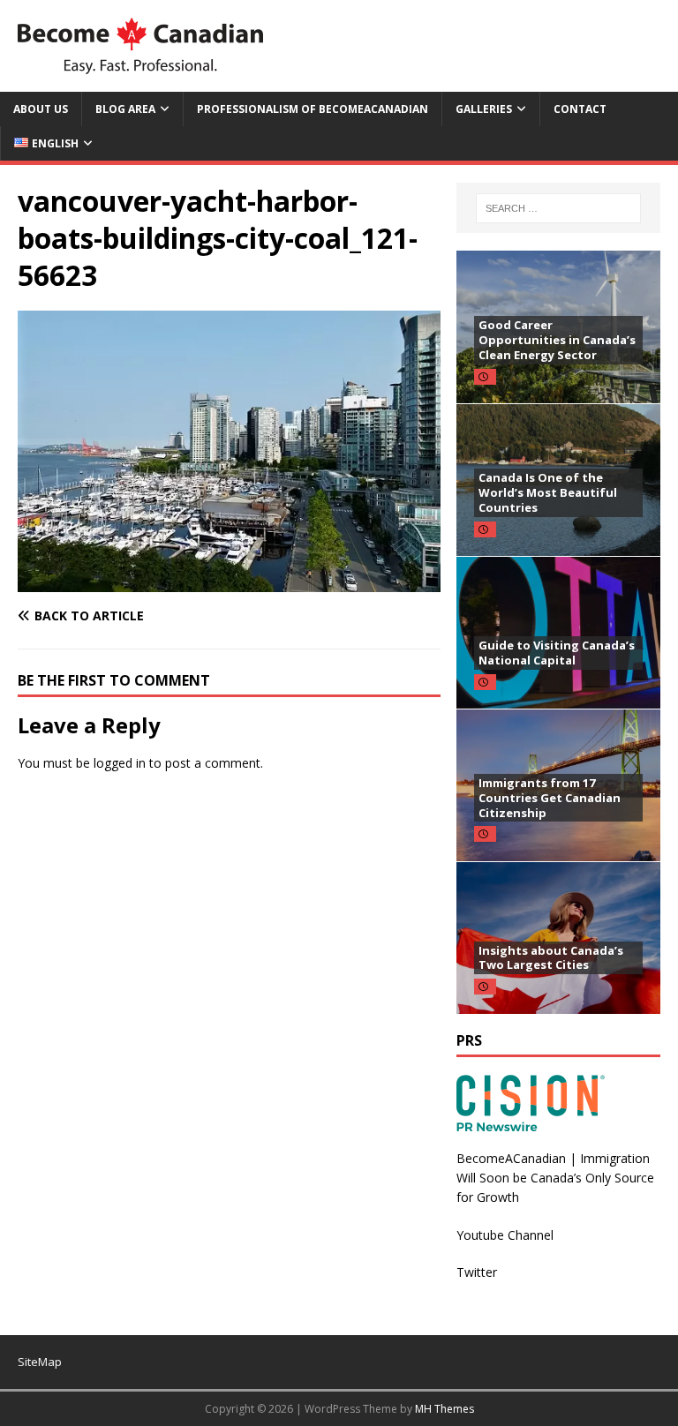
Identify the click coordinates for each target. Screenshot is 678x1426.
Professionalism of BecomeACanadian (312, 108)
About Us (40, 108)
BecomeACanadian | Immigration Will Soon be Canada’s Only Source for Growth (555, 1178)
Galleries (484, 108)
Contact (580, 108)
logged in (120, 762)
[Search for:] (558, 208)
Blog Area (125, 108)
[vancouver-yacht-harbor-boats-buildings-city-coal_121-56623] (229, 581)
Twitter (476, 1272)
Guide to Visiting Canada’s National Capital (556, 652)
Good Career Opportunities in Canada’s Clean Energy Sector (557, 340)
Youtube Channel (505, 1235)
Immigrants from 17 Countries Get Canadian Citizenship (549, 798)
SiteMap (40, 1362)
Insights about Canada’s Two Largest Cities (550, 957)
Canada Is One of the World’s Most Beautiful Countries (547, 492)
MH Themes (444, 1408)
